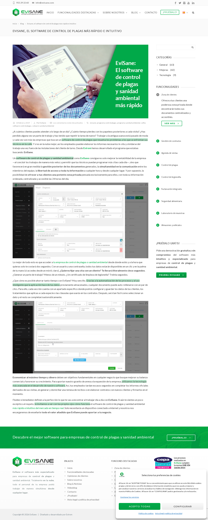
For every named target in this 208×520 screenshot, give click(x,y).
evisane (93, 123)
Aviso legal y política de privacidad (168, 513)
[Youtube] (189, 3)
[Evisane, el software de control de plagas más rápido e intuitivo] (80, 81)
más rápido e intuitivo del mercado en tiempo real (38, 408)
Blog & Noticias (74, 483)
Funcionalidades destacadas (77, 12)
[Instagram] (184, 3)
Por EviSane (41, 123)
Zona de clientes (122, 468)
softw (143, 123)
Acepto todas (139, 506)
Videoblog (72, 487)
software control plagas (22, 126)
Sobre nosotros (113, 12)
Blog (134, 12)
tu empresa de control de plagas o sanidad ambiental (80, 262)
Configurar (183, 506)
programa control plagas (106, 123)
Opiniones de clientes (77, 476)
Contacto (151, 12)
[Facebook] (175, 3)
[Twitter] (180, 3)
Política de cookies (146, 513)
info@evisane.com (45, 2)
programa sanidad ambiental (128, 123)
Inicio (50, 12)
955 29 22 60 (22, 2)
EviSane (33, 514)
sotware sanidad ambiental (43, 126)
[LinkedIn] (193, 3)
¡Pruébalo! (170, 12)
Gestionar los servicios (129, 497)
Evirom (87, 148)
